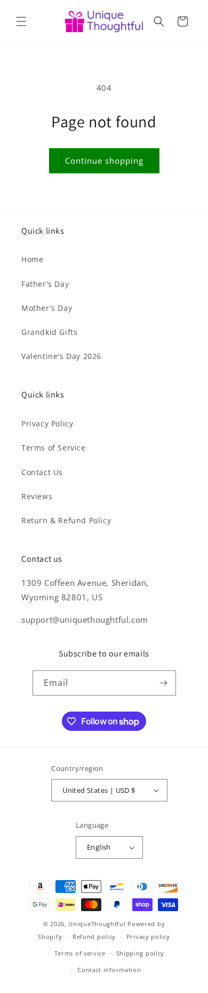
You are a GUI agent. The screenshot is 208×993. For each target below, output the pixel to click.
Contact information (109, 970)
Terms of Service (53, 447)
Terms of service (80, 953)
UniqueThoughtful (96, 924)
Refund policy (94, 937)
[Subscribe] (163, 683)
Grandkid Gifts (49, 332)
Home (32, 259)
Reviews (36, 496)
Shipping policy (140, 953)
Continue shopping (104, 160)
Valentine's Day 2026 (61, 356)
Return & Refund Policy (66, 520)
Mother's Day (46, 308)
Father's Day (45, 284)
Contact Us (42, 472)
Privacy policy (148, 937)
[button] (21, 21)
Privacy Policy (47, 423)
